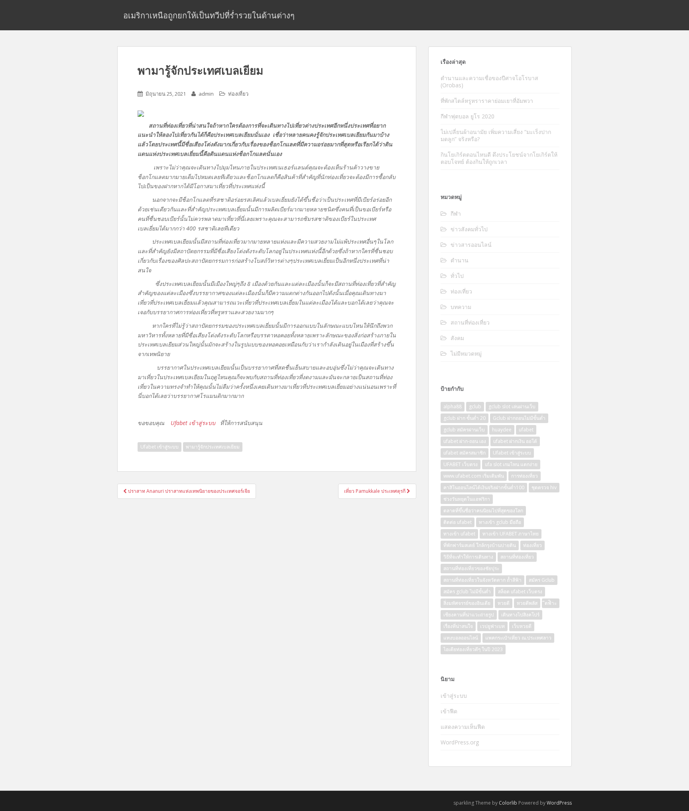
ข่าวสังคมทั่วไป (469, 229)
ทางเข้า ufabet (459, 533)
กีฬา (456, 213)
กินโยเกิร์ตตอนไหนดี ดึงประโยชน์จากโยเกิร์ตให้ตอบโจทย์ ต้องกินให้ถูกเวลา (499, 158)
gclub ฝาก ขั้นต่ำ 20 (464, 418)
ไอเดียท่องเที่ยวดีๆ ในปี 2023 (473, 649)
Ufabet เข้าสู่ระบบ (193, 423)
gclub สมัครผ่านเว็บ (464, 429)
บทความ (461, 307)
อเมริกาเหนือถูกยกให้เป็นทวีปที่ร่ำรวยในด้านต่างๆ (209, 15)
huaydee (502, 429)
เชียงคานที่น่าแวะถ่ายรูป (468, 614)
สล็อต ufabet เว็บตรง (520, 591)
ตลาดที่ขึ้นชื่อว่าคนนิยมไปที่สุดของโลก (483, 510)
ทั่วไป (457, 276)
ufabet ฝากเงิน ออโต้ (515, 441)
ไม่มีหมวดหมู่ (466, 353)
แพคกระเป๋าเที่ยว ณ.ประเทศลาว (518, 637)
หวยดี (504, 603)
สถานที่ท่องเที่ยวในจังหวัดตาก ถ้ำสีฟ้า (482, 580)
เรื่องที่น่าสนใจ (458, 626)
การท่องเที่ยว (524, 475)
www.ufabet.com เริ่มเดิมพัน (473, 475)
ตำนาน (460, 260)
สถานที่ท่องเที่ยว (470, 322)
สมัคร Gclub (542, 580)
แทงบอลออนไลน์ (460, 637)
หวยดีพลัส (527, 603)
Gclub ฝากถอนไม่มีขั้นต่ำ (519, 418)
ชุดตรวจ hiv (544, 487)
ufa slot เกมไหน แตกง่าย (511, 464)
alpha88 (452, 406)
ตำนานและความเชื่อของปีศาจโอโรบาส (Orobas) (489, 81)
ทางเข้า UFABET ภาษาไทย (510, 533)
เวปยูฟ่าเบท (492, 626)
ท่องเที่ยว (238, 93)
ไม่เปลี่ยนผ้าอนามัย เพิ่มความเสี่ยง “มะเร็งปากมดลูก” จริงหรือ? (496, 135)
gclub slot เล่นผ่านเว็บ (511, 406)
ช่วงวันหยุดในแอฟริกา (466, 499)
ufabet (526, 429)
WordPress (559, 802)
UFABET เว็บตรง (460, 464)
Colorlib (508, 802)
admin (206, 93)
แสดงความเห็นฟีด (463, 726)
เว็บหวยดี (522, 626)
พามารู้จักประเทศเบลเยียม (213, 446)
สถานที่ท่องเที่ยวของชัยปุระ (471, 568)
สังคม (457, 338)
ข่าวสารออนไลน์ (471, 244)
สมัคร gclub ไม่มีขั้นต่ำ (467, 591)
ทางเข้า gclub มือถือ (500, 522)
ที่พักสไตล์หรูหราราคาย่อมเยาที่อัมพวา (488, 100)
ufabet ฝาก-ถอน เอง (464, 441)
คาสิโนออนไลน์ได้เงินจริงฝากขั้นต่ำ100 (483, 487)
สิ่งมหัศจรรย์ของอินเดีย (466, 603)
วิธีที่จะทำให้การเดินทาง (468, 556)
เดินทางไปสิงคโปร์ (520, 614)
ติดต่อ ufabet (457, 522)
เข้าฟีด (449, 711)
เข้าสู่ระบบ (454, 695)
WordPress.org (460, 742)
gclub (475, 406)
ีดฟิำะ (551, 603)
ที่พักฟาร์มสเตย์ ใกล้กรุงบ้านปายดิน (479, 545)
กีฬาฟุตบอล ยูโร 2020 (467, 116)
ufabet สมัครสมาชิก (464, 452)
